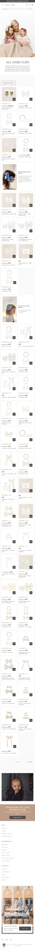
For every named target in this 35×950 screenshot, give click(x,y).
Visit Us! (25, 928)
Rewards (4, 850)
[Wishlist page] (29, 5)
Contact (4, 831)
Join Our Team (6, 855)
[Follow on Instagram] (6, 939)
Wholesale (5, 844)
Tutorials (4, 828)
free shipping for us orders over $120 (17, 1)
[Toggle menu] (2, 5)
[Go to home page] (10, 5)
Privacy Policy (6, 861)
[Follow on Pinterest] (11, 939)
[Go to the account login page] (26, 5)
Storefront (5, 847)
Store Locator (5, 852)
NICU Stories (5, 877)
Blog (3, 874)
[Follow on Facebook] (2, 939)
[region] (17, 787)
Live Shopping (6, 872)
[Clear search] (30, 9)
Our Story (4, 869)
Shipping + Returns (7, 833)
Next (29, 761)
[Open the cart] (32, 5)
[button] (15, 787)
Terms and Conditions (8, 858)
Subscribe (17, 817)
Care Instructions (6, 836)
